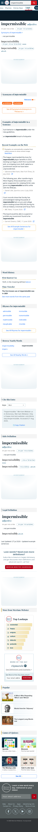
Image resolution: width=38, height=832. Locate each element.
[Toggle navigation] (2, 2)
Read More (8, 153)
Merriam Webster (6, 788)
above (28, 282)
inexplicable (7, 324)
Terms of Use (30, 806)
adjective (32, 24)
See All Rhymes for (18, 330)
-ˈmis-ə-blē (23, 467)
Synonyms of (11, 32)
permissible (7, 315)
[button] (28, 7)
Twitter (15, 811)
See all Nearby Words (18, 355)
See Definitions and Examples (18, 669)
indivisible (23, 320)
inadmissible (7, 320)
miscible (22, 324)
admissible (7, 311)
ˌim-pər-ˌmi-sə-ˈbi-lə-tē (10, 44)
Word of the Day (18, 662)
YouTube (22, 811)
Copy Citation (20, 425)
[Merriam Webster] (18, 657)
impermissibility (8, 346)
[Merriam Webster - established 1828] (7, 2)
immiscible (23, 311)
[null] (25, 666)
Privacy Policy (18, 806)
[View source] (12, 174)
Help (4, 804)
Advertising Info (29, 804)
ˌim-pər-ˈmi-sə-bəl (23, 29)
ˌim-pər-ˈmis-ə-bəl (24, 451)
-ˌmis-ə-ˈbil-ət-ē (27, 460)
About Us (11, 804)
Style (4, 405)
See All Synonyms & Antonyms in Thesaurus (19, 110)
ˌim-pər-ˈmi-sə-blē (25, 48)
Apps (19, 804)
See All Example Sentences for (19, 227)
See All (18, 776)
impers (5, 349)
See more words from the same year (16, 296)
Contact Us (7, 806)
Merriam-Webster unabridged (19, 567)
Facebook (8, 811)
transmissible (24, 315)
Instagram (29, 811)
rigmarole (17, 665)
